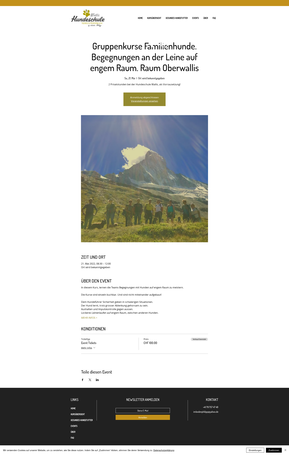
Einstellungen (255, 450)
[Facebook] (152, 44)
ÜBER (73, 432)
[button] (205, 18)
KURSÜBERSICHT (78, 414)
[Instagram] (164, 44)
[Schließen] (285, 450)
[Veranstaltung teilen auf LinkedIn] (97, 380)
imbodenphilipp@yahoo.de (205, 411)
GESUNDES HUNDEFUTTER (82, 420)
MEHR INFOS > (89, 317)
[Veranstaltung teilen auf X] (90, 380)
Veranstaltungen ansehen (144, 101)
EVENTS (74, 426)
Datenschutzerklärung (163, 450)
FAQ (72, 437)
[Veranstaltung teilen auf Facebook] (82, 380)
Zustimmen (274, 450)
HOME (73, 408)
